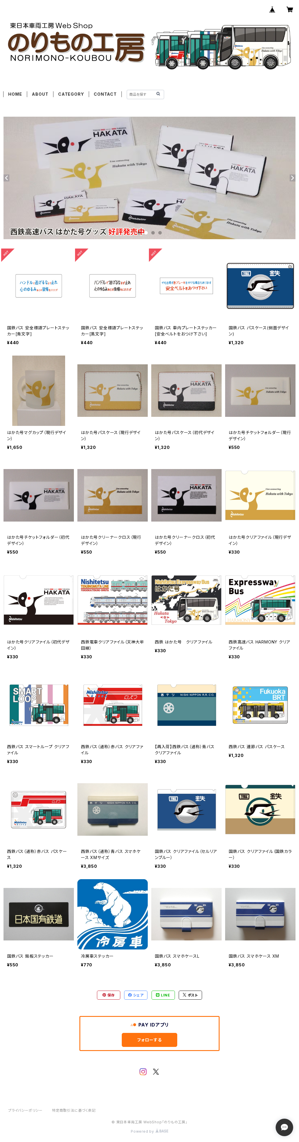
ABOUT (40, 94)
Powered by (143, 1131)
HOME (15, 94)
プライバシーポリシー (25, 1110)
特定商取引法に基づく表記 (74, 1110)
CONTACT (105, 94)
